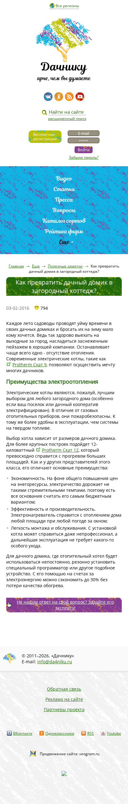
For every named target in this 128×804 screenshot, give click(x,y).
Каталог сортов (64, 221)
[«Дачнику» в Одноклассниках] (58, 96)
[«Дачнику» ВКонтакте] (48, 96)
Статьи (64, 189)
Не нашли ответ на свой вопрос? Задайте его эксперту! (65, 605)
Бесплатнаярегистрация (45, 136)
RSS (90, 733)
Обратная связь (64, 689)
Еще (64, 242)
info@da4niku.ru (54, 662)
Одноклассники (59, 733)
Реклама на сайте (64, 699)
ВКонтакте (22, 733)
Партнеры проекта (64, 709)
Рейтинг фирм (64, 231)
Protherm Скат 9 (29, 365)
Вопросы (64, 210)
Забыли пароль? (83, 157)
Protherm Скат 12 (60, 450)
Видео (64, 178)
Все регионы (67, 5)
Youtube (114, 733)
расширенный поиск (67, 118)
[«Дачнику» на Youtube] (79, 96)
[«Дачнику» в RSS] (69, 96)
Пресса (64, 199)
